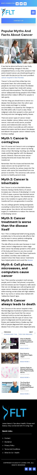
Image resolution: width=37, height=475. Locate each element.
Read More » (25, 348)
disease (30, 260)
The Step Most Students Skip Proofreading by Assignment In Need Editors (26, 386)
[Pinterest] (25, 3)
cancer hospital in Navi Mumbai (12, 78)
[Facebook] (17, 3)
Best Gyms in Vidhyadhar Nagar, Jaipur (26, 355)
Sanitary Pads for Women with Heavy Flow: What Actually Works (27, 370)
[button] (33, 12)
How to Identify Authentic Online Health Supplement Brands (26, 341)
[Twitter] (21, 3)
